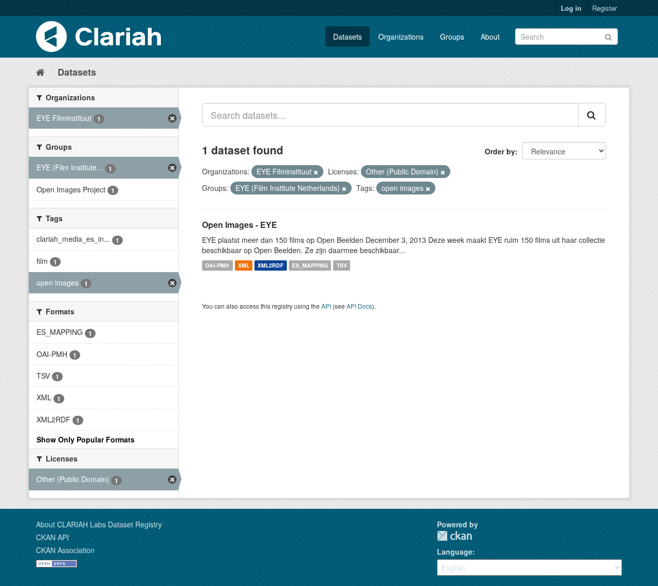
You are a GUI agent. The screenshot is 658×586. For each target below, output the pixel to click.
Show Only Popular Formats (85, 439)
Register (604, 8)
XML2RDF (270, 265)
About (490, 36)
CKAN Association (65, 550)
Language (454, 551)
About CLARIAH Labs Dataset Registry (99, 524)
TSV (342, 265)
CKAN (454, 535)
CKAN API (52, 537)
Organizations (401, 36)
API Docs (359, 305)
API (326, 305)
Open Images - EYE (239, 224)
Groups (452, 36)
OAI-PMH (217, 265)
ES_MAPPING (310, 265)
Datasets (347, 36)
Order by (500, 151)
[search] (592, 115)
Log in (571, 8)
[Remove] (316, 172)
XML (243, 265)
